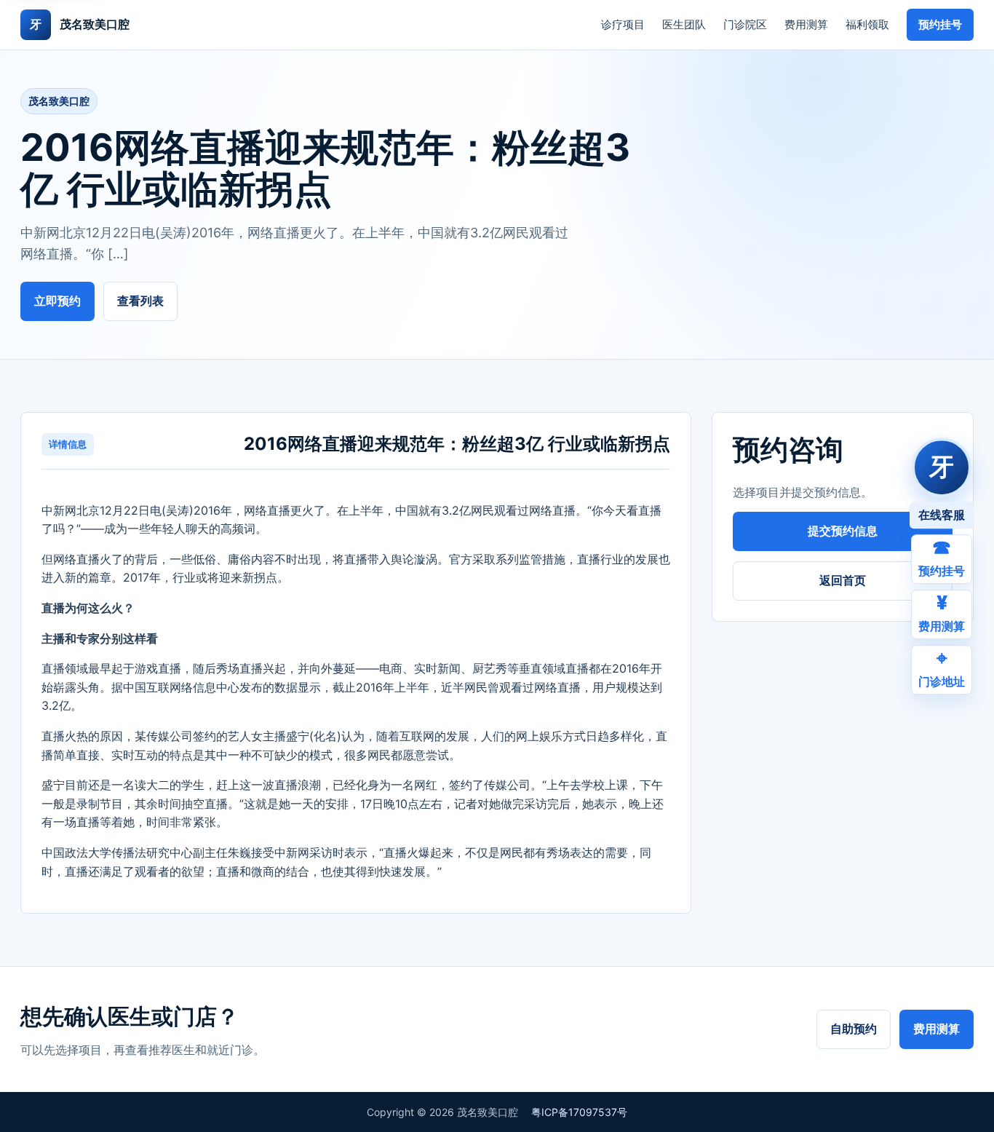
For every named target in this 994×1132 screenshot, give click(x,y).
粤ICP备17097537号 (579, 1112)
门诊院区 (745, 24)
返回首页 (842, 580)
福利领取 (867, 24)
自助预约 (853, 1028)
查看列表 (140, 300)
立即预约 (57, 300)
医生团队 (684, 24)
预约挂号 (940, 24)
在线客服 (941, 514)
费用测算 (806, 24)
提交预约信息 (843, 530)
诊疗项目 (623, 24)
